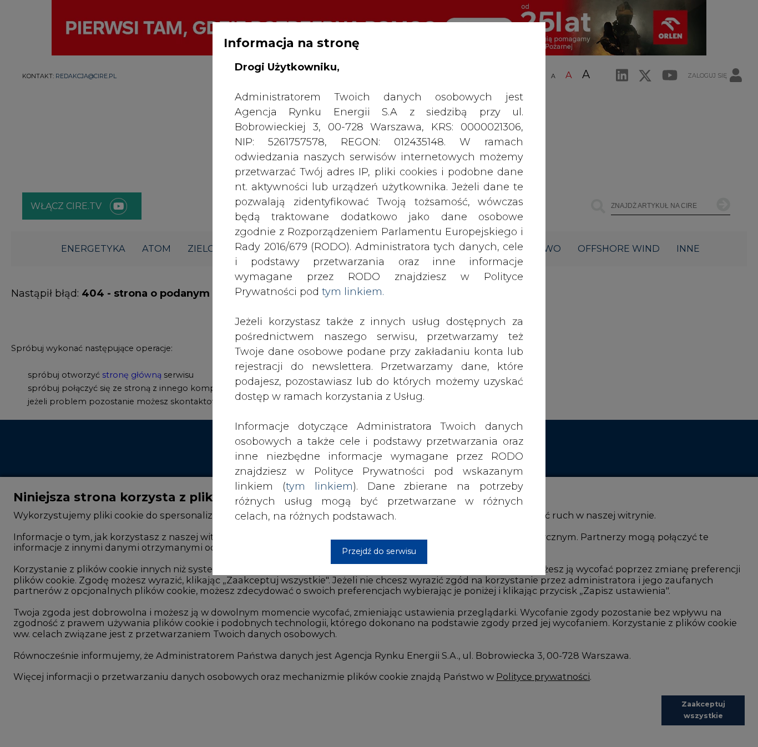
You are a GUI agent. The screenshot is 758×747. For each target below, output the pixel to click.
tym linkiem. (353, 292)
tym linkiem (319, 486)
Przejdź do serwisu (379, 551)
